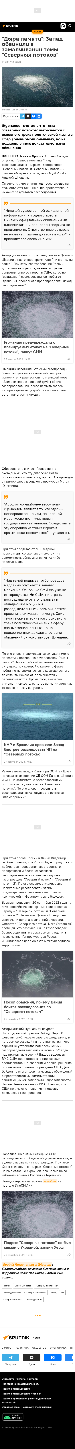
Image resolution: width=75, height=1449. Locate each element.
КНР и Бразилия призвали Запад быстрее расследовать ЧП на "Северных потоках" (34, 749)
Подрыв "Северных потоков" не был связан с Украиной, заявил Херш (37, 1245)
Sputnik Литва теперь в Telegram (27, 1264)
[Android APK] (13, 1417)
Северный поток (23, 1285)
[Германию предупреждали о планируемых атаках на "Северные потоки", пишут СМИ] (37, 314)
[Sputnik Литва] (11, 27)
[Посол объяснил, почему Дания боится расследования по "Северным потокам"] (37, 974)
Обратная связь (11, 1407)
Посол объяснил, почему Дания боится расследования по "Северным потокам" (33, 1007)
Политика (22, 1347)
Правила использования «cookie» (21, 1393)
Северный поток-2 (12, 1299)
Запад (53, 1292)
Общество (39, 1347)
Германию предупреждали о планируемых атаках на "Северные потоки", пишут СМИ (36, 347)
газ (62, 1292)
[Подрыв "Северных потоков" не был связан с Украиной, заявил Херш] (37, 1214)
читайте (50, 1181)
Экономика (58, 1347)
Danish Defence (19, 109)
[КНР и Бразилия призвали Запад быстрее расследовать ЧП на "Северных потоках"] (37, 716)
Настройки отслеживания (36, 1407)
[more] (69, 245)
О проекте (8, 1378)
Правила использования (16, 1388)
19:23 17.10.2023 (11, 62)
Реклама (20, 1378)
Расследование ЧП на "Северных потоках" (24, 1292)
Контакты (32, 1378)
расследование (34, 1299)
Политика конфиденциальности (20, 1383)
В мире (6, 1285)
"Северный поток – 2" (47, 1285)
